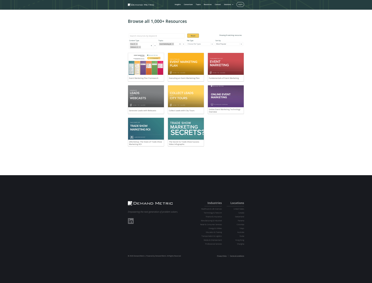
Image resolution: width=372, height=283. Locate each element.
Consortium (188, 4)
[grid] (186, 100)
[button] (228, 4)
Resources (208, 4)
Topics (198, 4)
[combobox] (141, 47)
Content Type (134, 40)
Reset (193, 36)
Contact (218, 4)
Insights (178, 4)
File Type (190, 40)
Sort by (218, 40)
